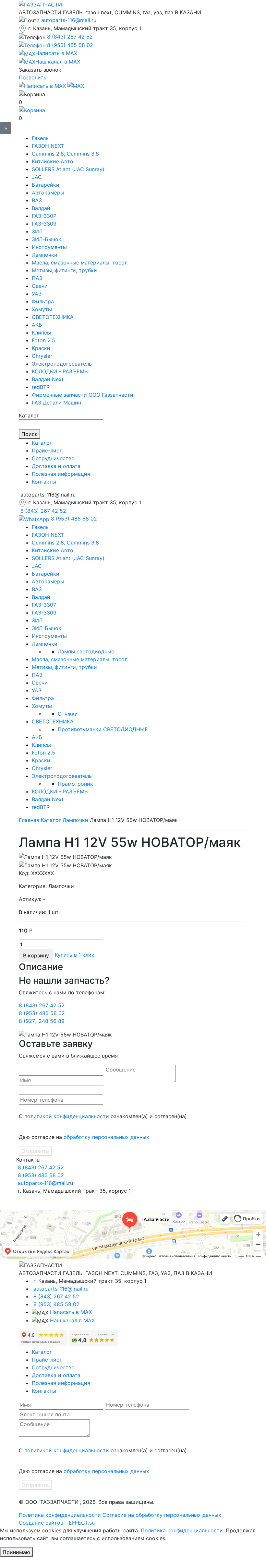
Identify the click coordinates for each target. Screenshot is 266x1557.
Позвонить (32, 77)
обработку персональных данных (106, 1137)
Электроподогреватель (62, 363)
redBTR (41, 387)
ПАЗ (37, 278)
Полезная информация (61, 474)
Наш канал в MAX (72, 1320)
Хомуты (42, 309)
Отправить (35, 1151)
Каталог (42, 442)
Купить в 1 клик (74, 955)
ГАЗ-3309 (44, 223)
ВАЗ (37, 200)
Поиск (29, 434)
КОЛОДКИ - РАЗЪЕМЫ (60, 371)
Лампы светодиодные (86, 651)
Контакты (44, 481)
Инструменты (49, 247)
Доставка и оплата (56, 466)
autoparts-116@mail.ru (68, 20)
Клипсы (41, 332)
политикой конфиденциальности (66, 1116)
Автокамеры (48, 192)
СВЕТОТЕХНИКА (53, 317)
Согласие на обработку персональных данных (162, 1515)
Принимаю (16, 1552)
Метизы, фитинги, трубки (64, 270)
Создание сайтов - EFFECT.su (57, 1522)
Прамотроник (75, 783)
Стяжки (68, 713)
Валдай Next (48, 379)
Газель (40, 138)
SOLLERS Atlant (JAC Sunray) (68, 169)
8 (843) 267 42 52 (70, 36)
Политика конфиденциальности (60, 1515)
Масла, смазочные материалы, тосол (79, 262)
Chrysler (42, 356)
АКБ (37, 325)
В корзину (36, 955)
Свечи (40, 286)
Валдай (41, 208)
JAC (37, 177)
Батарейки (45, 184)
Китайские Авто (52, 161)
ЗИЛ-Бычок (46, 239)
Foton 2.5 (43, 340)
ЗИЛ (37, 231)
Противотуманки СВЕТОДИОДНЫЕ (103, 729)
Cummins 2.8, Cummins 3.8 (65, 153)
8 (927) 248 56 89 (42, 1021)
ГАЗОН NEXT (48, 146)
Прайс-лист (47, 450)
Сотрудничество (53, 458)
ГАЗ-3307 (44, 216)
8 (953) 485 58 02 (70, 45)
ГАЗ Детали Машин (56, 402)
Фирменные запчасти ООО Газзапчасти (82, 395)
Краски (41, 348)
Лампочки (44, 255)
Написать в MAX (71, 1312)
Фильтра (43, 301)
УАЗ (37, 293)
